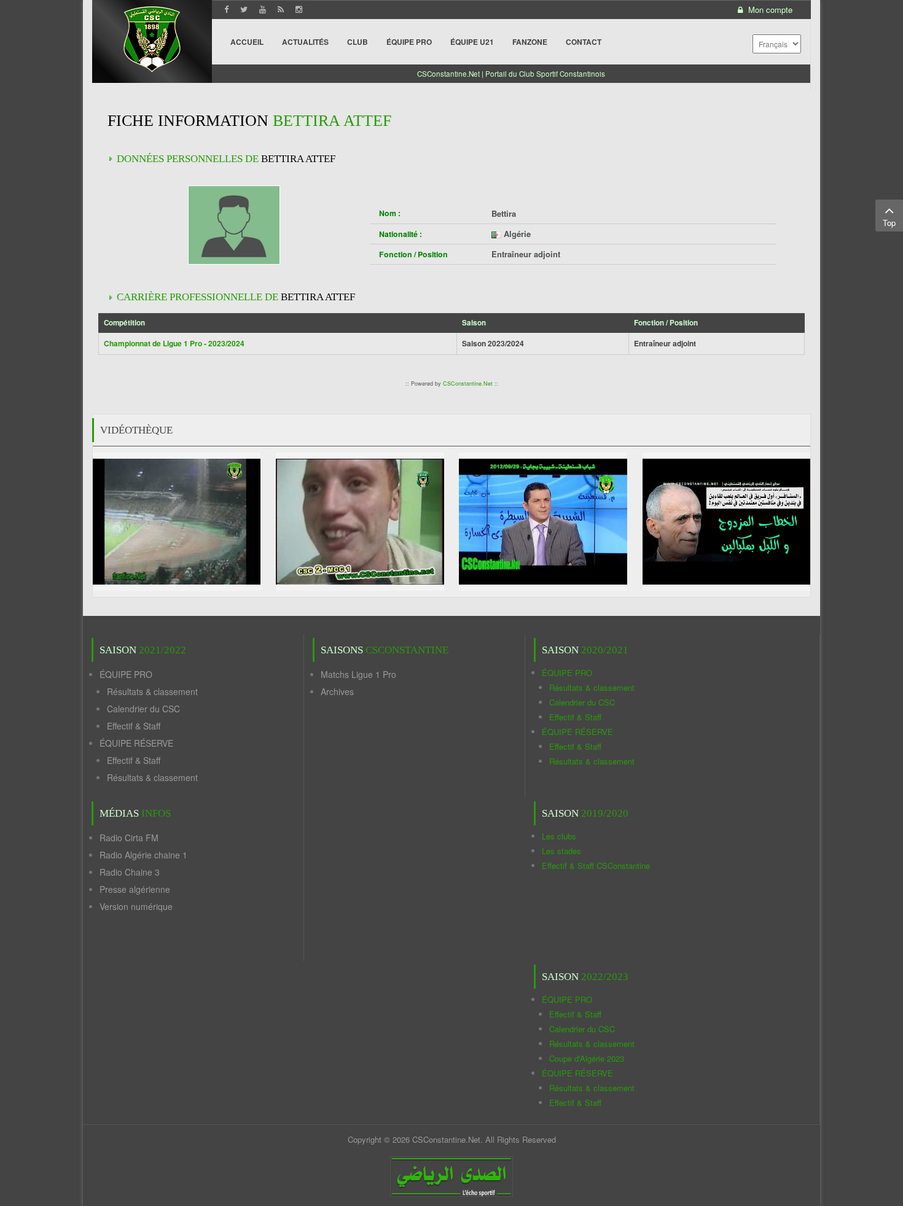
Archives (337, 691)
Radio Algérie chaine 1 (143, 855)
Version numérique (136, 906)
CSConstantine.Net (468, 383)
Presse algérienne (135, 889)
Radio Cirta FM (129, 837)
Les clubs (559, 836)
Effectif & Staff (133, 726)
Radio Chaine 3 (130, 872)
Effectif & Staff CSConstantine (596, 865)
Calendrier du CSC (143, 708)
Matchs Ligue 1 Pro (358, 674)
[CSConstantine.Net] (152, 37)
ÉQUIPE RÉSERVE (136, 743)
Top (889, 222)
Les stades (561, 851)
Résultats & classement (152, 691)
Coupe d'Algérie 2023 (586, 1058)
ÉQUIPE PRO (126, 674)
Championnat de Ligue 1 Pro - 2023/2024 (174, 343)
